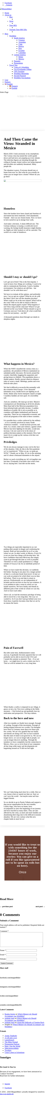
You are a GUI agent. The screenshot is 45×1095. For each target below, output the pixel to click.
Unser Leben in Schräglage (14, 1052)
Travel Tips (13, 65)
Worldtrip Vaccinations (22, 78)
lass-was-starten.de (7, 1094)
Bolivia (21, 46)
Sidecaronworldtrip (12, 1048)
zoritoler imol (9, 1018)
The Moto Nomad (11, 1042)
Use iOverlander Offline (23, 69)
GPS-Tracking (19, 71)
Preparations (18, 63)
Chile (20, 44)
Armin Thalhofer (11, 1036)
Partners (7, 82)
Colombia (22, 53)
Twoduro (8, 1050)
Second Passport (20, 76)
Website (3, 959)
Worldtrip (12, 36)
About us (8, 15)
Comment (4, 931)
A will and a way (11, 1038)
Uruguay (21, 40)
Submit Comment (7, 963)
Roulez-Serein (10, 1014)
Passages (17, 61)
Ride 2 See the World (12, 1046)
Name (3, 950)
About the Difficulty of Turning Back (30, 1022)
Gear (6, 80)
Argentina (22, 42)
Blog (6, 34)
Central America (20, 55)
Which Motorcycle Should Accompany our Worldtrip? (21, 1015)
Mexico (21, 59)
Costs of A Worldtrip (21, 67)
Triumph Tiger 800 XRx (18, 30)
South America (19, 38)
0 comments (40, 96)
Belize (20, 57)
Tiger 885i (13, 25)
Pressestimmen (5, 1062)
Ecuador (21, 51)
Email (3, 955)
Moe (11, 17)
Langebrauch (9, 1040)
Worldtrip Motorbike (21, 74)
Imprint (7, 1084)
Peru (20, 48)
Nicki (11, 21)
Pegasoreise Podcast (12, 1044)
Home (7, 13)
